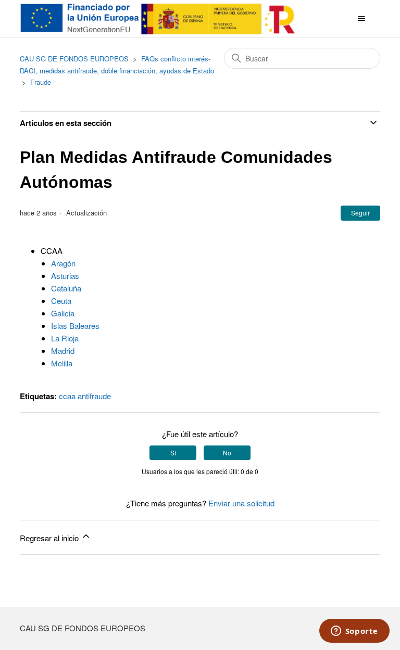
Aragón (63, 263)
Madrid (62, 350)
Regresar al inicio (50, 537)
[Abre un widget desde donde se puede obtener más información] (354, 632)
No (227, 452)
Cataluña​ (66, 288)
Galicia (62, 313)
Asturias (65, 275)
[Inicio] (160, 18)
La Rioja (65, 338)
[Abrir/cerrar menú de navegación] (361, 18)
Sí (173, 452)
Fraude (40, 82)
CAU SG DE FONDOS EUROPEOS (74, 58)
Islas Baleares (75, 325)
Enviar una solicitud (241, 503)
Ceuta (61, 300)
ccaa (67, 395)
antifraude (94, 395)
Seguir (360, 212)
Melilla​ (61, 363)
